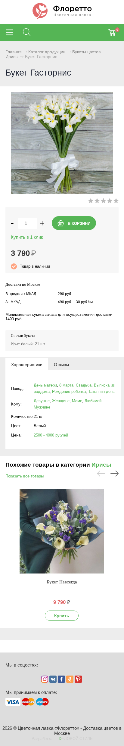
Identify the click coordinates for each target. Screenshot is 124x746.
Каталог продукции (47, 51)
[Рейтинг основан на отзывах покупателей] (103, 201)
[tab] (26, 364)
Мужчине (42, 407)
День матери (45, 385)
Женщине (61, 401)
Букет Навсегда (62, 582)
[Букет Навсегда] (61, 531)
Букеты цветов (86, 51)
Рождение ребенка (69, 391)
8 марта (66, 385)
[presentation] (27, 364)
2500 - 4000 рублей (51, 435)
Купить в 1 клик (27, 237)
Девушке (42, 401)
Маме (77, 401)
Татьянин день (101, 391)
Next (114, 474)
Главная (13, 51)
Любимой (93, 401)
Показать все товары (24, 476)
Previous (101, 474)
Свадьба (83, 385)
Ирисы (11, 56)
